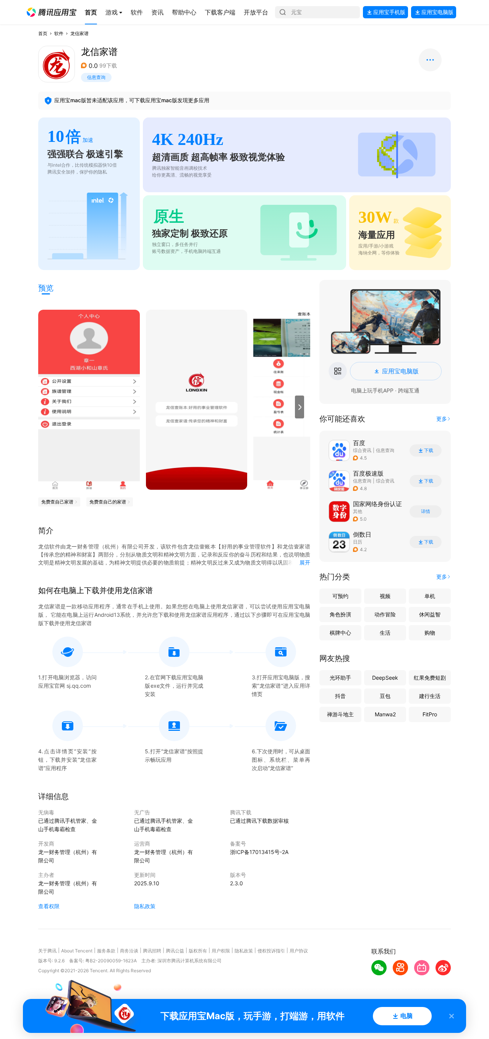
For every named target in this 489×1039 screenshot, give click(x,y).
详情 (425, 511)
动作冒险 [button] (385, 614)
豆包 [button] (385, 696)
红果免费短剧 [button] (430, 677)
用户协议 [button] (299, 951)
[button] (51, 12)
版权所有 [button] (198, 951)
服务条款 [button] (106, 951)
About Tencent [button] (76, 951)
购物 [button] (429, 632)
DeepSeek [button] (385, 677)
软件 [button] (58, 33)
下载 (428, 450)
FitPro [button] (430, 714)
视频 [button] (385, 596)
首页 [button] (42, 33)
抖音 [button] (340, 696)
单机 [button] (429, 596)
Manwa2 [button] (385, 714)
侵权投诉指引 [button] (271, 951)
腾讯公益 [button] (175, 951)
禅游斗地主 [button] (340, 714)
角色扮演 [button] (340, 614)
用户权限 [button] (221, 951)
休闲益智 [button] (429, 614)
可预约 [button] (340, 596)
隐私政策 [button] (144, 906)
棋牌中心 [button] (340, 632)
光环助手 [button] (340, 677)
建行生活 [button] (429, 696)
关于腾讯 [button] (47, 951)
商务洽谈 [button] (129, 951)
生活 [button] (385, 632)
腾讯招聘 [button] (152, 951)
